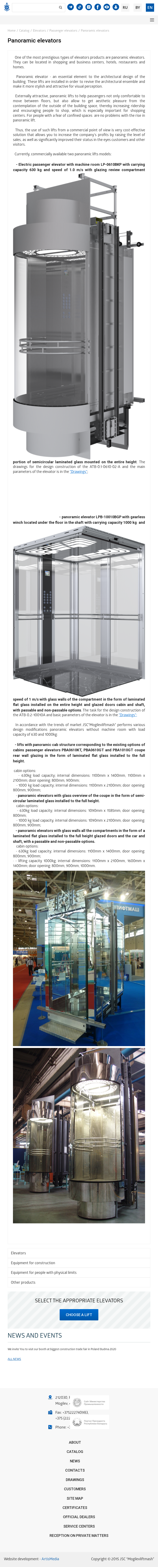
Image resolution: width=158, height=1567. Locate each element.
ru (125, 7)
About (75, 1442)
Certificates (75, 1507)
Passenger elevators (63, 31)
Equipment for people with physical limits (44, 1273)
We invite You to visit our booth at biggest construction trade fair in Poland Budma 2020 (62, 1349)
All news (14, 1359)
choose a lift (79, 1315)
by (137, 7)
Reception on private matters (79, 1535)
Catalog (24, 31)
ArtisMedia (50, 1559)
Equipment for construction (33, 1263)
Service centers (79, 1526)
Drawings (75, 1480)
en (150, 7)
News (75, 1461)
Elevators (39, 31)
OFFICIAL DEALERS (79, 1517)
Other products (23, 1283)
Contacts (75, 1470)
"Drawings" (78, 472)
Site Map (75, 1498)
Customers (75, 1489)
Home (12, 31)
